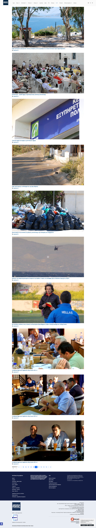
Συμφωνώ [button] (83, 525)
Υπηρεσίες (14, 486)
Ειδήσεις (17, 2)
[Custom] (92, 3)
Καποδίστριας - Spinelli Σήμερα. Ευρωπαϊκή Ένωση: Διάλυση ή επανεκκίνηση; (29, 94)
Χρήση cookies (51, 479)
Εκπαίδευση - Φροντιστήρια (17, 481)
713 (43, 467)
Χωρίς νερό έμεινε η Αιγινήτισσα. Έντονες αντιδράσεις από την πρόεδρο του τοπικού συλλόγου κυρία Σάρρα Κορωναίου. (38, 48)
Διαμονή (13, 479)
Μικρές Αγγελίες (15, 495)
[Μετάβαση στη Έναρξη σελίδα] (19, 467)
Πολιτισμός (29, 2)
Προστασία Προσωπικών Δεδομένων (55, 484)
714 (46, 467)
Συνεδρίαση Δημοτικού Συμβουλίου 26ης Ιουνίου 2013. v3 (24, 462)
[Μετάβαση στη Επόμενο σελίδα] (49, 467)
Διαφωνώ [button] (90, 525)
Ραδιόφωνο (52, 2)
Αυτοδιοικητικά (23, 2)
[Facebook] (88, 3)
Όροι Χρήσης (51, 481)
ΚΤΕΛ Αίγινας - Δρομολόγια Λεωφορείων (18, 496)
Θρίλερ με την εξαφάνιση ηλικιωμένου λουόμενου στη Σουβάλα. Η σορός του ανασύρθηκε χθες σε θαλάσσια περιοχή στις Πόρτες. (41, 278)
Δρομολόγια (41, 2)
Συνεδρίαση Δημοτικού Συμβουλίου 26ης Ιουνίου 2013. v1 (24, 370)
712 (41, 467)
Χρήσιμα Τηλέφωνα (52, 478)
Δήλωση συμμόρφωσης (53, 486)
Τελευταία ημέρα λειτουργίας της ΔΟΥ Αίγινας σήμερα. (24, 140)
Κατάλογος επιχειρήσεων (67, 2)
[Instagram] (90, 3)
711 (38, 467)
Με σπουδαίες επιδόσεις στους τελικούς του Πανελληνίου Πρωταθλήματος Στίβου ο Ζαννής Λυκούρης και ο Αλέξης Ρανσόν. (39, 324)
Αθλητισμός (35, 2)
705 (23, 467)
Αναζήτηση (74, 2)
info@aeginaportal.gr (80, 504)
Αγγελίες (45, 2)
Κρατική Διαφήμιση (52, 487)
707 (28, 467)
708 (31, 467)
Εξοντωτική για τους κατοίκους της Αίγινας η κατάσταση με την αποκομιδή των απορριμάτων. (33, 232)
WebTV (57, 2)
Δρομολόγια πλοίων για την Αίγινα (18, 493)
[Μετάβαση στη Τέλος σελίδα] (51, 467)
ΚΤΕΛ (48, 2)
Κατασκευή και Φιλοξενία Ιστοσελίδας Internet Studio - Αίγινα (22, 525)
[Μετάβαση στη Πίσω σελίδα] (21, 467)
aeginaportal (15, 50)
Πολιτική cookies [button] (83, 522)
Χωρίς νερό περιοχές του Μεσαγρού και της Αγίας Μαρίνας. (25, 186)
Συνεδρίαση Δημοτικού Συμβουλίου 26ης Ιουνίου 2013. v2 (24, 416)
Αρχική (14, 2)
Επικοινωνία (61, 2)
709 (33, 467)
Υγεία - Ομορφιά (15, 484)
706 (25, 467)
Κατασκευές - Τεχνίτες (16, 489)
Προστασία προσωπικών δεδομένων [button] (86, 523)
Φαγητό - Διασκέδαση (16, 487)
